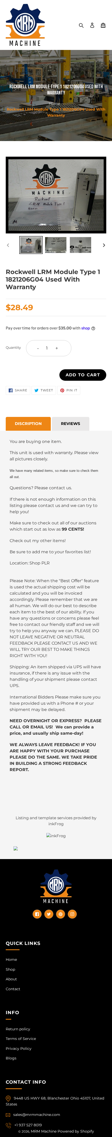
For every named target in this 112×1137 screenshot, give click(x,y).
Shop (10, 969)
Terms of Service (21, 1038)
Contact (13, 989)
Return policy (18, 1029)
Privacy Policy (19, 1048)
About (11, 979)
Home (54, 103)
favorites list (77, 551)
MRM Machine (44, 1131)
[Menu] (103, 24)
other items (52, 540)
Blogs (11, 1058)
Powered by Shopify (76, 1131)
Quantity (13, 347)
